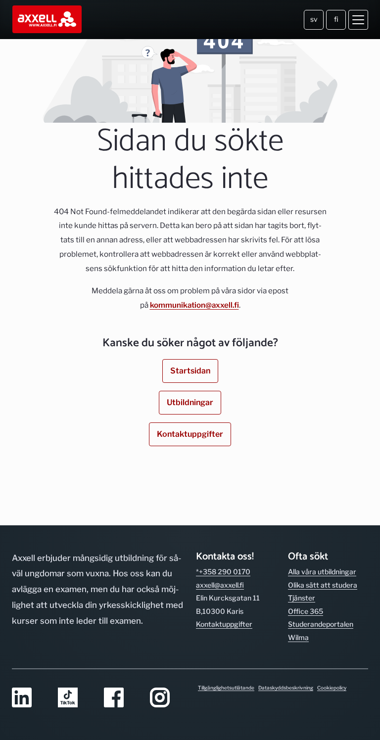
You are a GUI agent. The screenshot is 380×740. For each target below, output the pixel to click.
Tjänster (301, 598)
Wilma (298, 637)
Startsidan (190, 370)
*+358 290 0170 (223, 571)
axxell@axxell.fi (220, 585)
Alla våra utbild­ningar (322, 571)
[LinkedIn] (29, 698)
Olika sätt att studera (322, 585)
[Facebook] (121, 698)
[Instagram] (167, 698)
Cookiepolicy (331, 688)
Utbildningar (190, 402)
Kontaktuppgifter (190, 434)
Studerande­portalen (320, 624)
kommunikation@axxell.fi (194, 305)
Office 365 (305, 611)
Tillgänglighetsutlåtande (226, 688)
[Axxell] (48, 19)
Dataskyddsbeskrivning (285, 688)
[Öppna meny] (358, 20)
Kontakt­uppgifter (224, 624)
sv (314, 19)
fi (336, 19)
